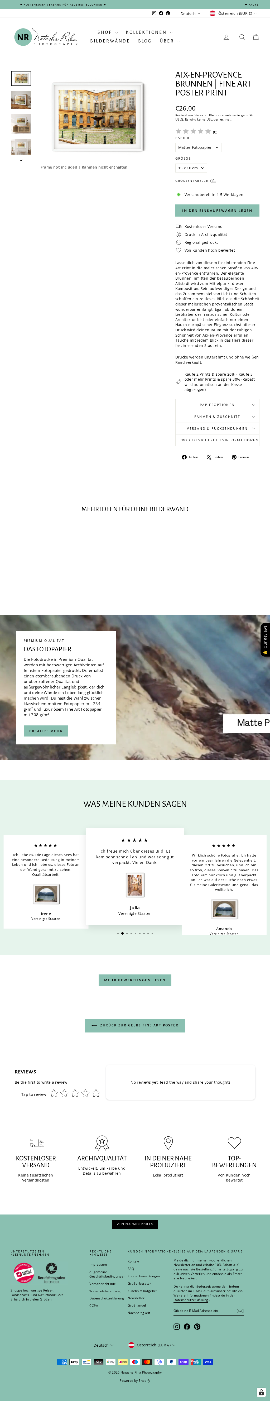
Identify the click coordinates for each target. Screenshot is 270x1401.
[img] (193, 132)
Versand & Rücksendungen (217, 428)
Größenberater (139, 1283)
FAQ (131, 1268)
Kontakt (133, 1261)
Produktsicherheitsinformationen (219, 440)
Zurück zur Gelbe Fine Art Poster (139, 1025)
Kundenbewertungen (144, 1276)
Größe (183, 158)
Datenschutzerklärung (106, 1298)
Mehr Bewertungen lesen (135, 980)
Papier (182, 138)
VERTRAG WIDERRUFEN (135, 1224)
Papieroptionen (217, 405)
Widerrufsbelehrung (104, 1291)
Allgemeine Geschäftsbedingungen (107, 1274)
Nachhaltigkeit (139, 1313)
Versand (201, 115)
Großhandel (137, 1305)
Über (168, 41)
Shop (106, 32)
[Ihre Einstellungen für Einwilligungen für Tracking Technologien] (261, 1392)
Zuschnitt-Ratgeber (142, 1291)
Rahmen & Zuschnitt (217, 416)
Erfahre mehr (46, 731)
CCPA (93, 1305)
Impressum (98, 1264)
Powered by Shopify (135, 1380)
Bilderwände (110, 41)
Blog (145, 41)
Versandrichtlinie (102, 1284)
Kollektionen (147, 32)
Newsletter (136, 1298)
